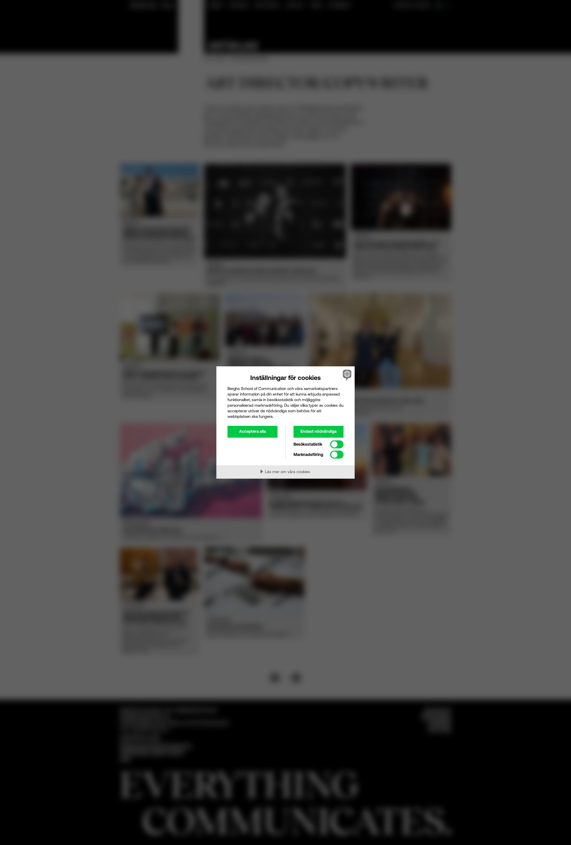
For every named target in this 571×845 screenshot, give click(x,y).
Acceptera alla (252, 431)
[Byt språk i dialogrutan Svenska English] (346, 374)
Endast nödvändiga (318, 431)
